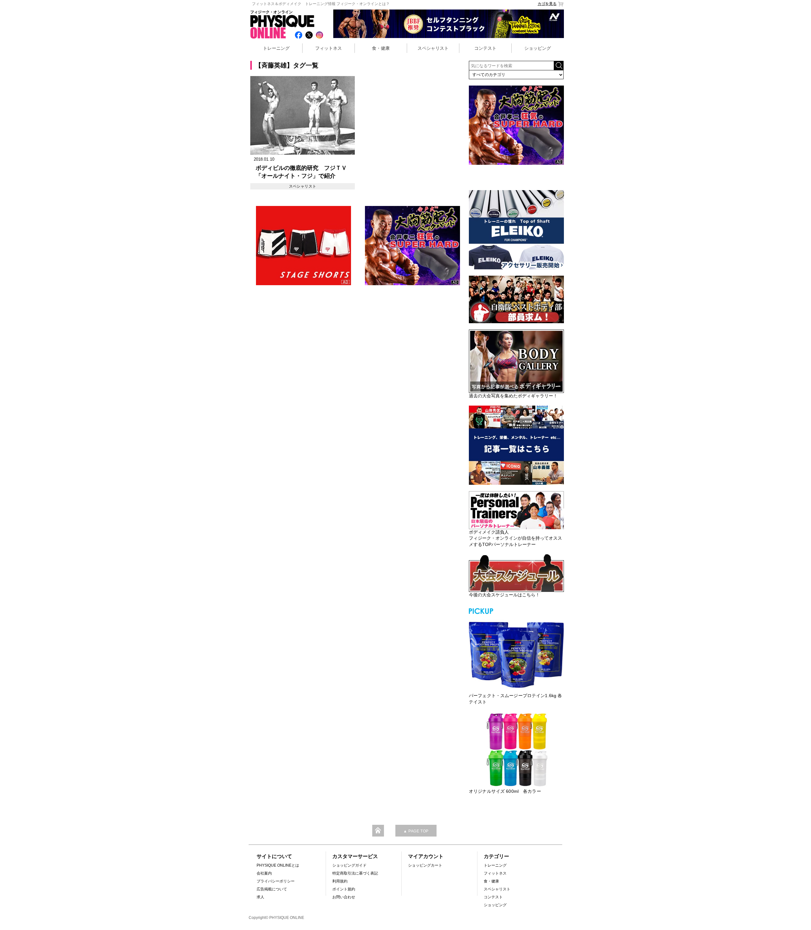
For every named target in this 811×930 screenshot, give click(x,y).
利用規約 (340, 881)
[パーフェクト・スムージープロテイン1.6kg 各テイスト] (516, 654)
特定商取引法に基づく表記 (355, 873)
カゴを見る (547, 4)
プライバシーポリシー (276, 881)
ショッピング (537, 48)
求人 (260, 897)
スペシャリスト (433, 48)
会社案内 (264, 873)
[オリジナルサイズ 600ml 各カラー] (516, 749)
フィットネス (328, 48)
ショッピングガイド (349, 865)
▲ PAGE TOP (416, 831)
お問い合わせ (343, 897)
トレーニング (276, 48)
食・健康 (381, 48)
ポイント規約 (343, 889)
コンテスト (485, 48)
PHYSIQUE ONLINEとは (278, 865)
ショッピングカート (425, 865)
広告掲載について (272, 889)
